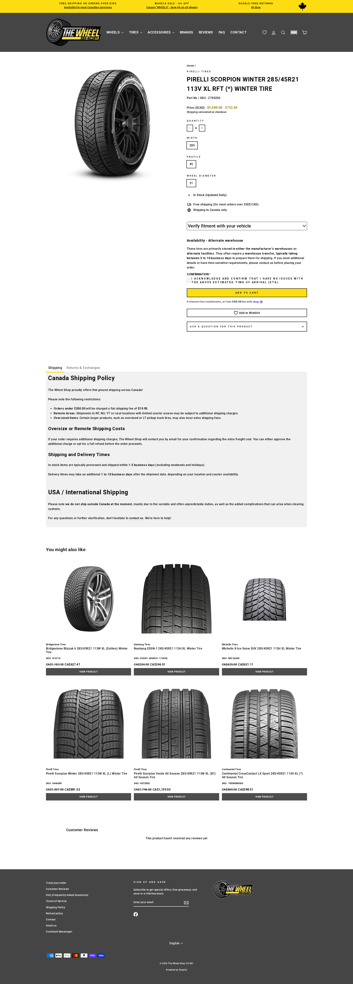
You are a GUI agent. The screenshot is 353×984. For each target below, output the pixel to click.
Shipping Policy (55, 907)
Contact (51, 919)
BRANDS (186, 32)
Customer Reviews (57, 888)
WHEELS (113, 32)
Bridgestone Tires (56, 644)
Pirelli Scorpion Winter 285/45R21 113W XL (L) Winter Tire (86, 773)
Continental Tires (231, 769)
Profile (194, 156)
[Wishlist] (264, 32)
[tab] (55, 368)
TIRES (134, 32)
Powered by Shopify (176, 970)
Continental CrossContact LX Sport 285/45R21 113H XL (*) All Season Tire (262, 775)
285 (192, 145)
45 (191, 164)
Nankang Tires (142, 644)
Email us (51, 925)
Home (190, 65)
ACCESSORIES (160, 32)
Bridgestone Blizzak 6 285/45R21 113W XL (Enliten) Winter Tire (87, 650)
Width (192, 137)
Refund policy (54, 913)
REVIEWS (206, 32)
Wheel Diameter (201, 175)
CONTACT (238, 32)
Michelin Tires (230, 644)
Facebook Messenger (59, 931)
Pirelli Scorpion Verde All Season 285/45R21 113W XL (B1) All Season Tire (175, 775)
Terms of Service (56, 901)
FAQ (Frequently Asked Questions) (67, 895)
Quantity (195, 120)
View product (88, 671)
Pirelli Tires (199, 71)
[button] (293, 32)
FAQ (222, 32)
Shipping (192, 112)
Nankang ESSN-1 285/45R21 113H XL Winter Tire (168, 648)
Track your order (56, 882)
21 (191, 183)
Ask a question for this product (221, 326)
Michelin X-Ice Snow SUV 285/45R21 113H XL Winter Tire (261, 648)
